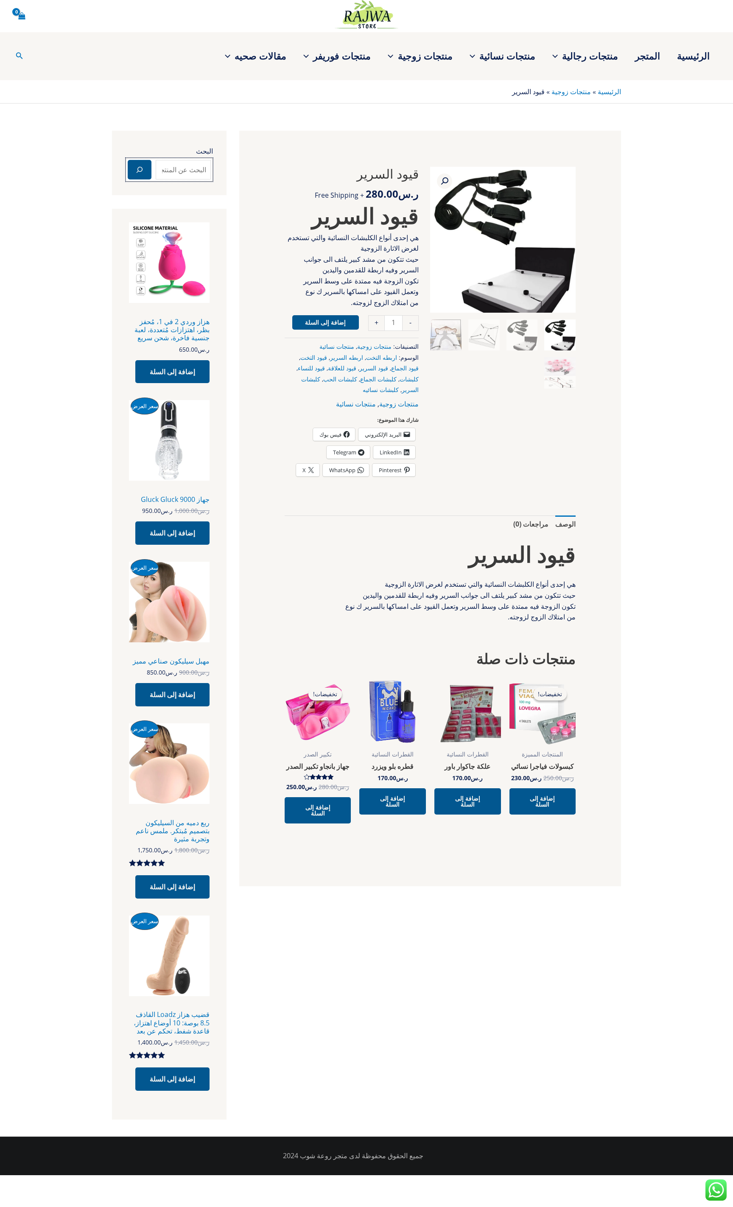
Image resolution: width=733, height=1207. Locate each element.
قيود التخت (313, 357)
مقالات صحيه (260, 55)
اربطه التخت (381, 357)
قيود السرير (373, 368)
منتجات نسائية (507, 55)
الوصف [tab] (565, 524)
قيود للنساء (311, 368)
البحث (204, 151)
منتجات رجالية (590, 55)
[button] (557, 55)
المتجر (647, 55)
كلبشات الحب (340, 379)
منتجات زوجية (425, 55)
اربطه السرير (346, 357)
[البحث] (139, 169)
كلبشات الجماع (378, 379)
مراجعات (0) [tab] (530, 524)
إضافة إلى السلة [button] (542, 801)
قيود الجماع (405, 368)
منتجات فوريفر (342, 55)
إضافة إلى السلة (325, 322)
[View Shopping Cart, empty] (22, 16)
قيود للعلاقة (342, 368)
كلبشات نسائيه (381, 390)
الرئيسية (693, 55)
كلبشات (409, 379)
